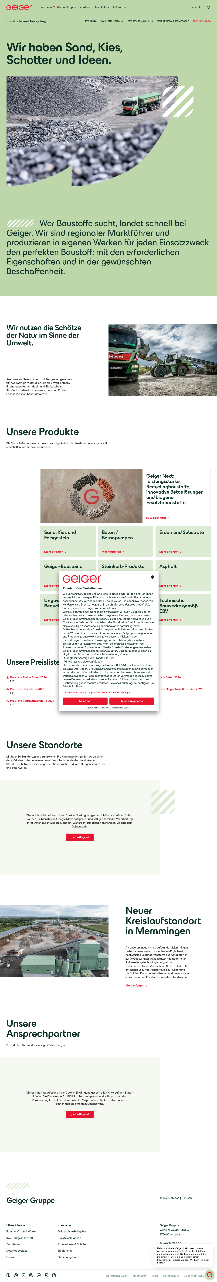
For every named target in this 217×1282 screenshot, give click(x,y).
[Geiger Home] (19, 7)
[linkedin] (39, 1276)
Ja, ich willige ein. (79, 837)
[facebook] (8, 1276)
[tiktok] (54, 1276)
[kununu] (47, 1276)
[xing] (31, 1276)
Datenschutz (79, 826)
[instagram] (16, 1276)
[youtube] (24, 1276)
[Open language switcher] (208, 7)
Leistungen (46, 7)
